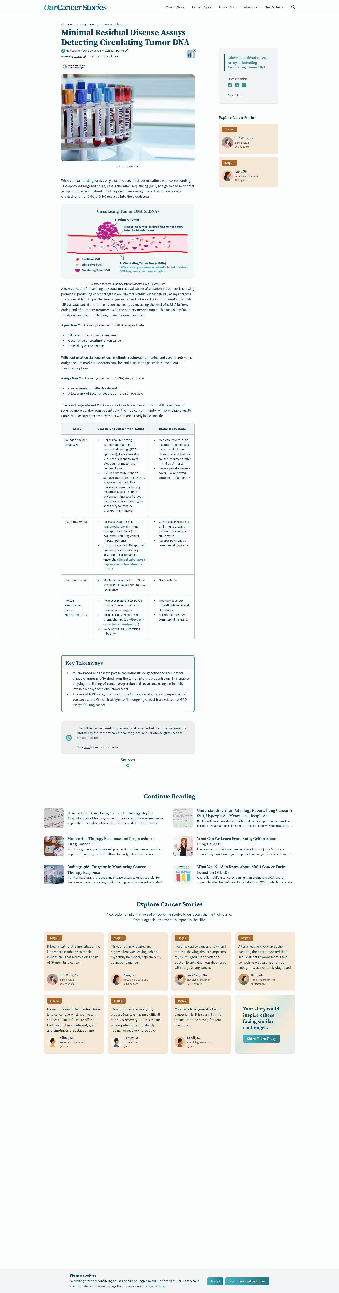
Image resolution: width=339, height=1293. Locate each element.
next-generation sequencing (127, 186)
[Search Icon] (293, 7)
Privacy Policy (154, 1286)
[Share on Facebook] (230, 85)
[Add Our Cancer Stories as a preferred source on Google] (73, 66)
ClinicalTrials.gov (108, 699)
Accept (215, 1281)
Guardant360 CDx (76, 522)
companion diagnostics (87, 180)
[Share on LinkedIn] (244, 85)
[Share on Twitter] (237, 85)
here (87, 747)
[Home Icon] (75, 7)
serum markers (83, 362)
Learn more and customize (247, 1281)
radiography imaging (143, 357)
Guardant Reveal (76, 580)
